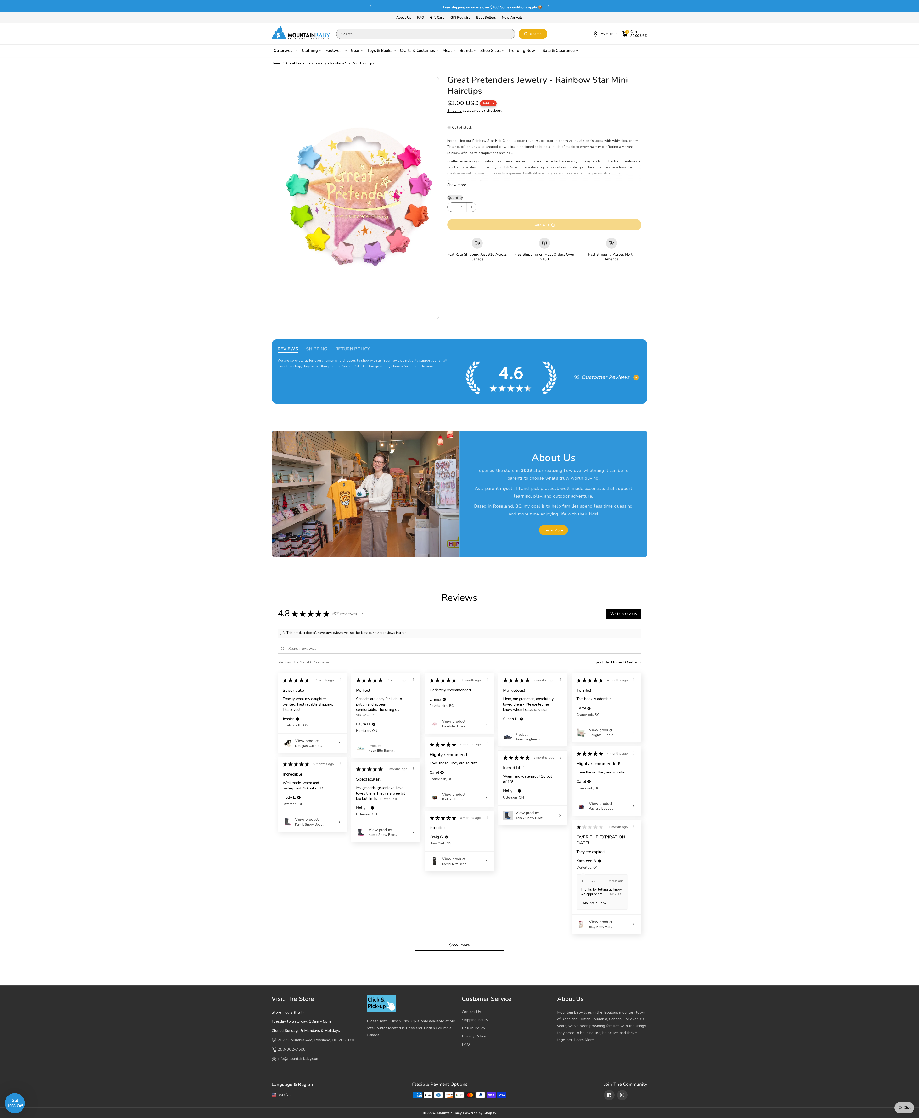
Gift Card (437, 17)
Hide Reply (588, 881)
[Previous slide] (370, 6)
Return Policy (473, 1028)
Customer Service (487, 999)
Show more (456, 184)
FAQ (420, 17)
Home (276, 63)
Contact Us (471, 1011)
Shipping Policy (475, 1020)
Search (536, 34)
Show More (365, 715)
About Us (403, 17)
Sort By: (602, 662)
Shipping (454, 110)
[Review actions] (340, 679)
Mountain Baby (449, 1113)
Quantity (455, 197)
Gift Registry (460, 17)
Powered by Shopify (480, 1113)
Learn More (553, 530)
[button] (634, 34)
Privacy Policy (474, 1036)
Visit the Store (293, 999)
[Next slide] (548, 6)
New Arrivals (512, 17)
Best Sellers (486, 17)
